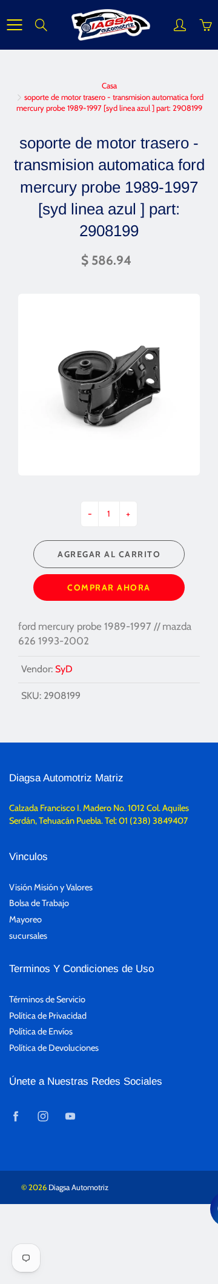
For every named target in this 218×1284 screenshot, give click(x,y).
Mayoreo (25, 919)
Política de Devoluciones (54, 1047)
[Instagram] (42, 1116)
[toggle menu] (14, 25)
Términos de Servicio (47, 999)
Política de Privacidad (48, 1015)
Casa (109, 85)
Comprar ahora (109, 587)
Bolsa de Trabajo (39, 903)
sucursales (28, 935)
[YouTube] (70, 1116)
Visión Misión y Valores (51, 887)
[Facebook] (15, 1116)
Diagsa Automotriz (78, 1187)
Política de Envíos (41, 1031)
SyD (64, 669)
